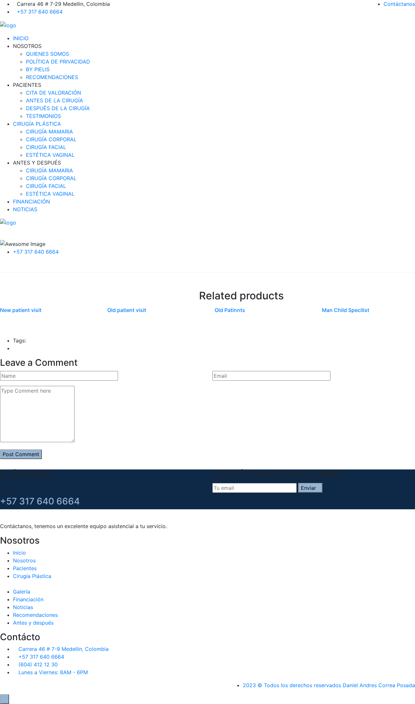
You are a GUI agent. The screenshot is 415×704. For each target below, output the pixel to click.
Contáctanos (399, 4)
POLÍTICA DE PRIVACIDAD (58, 61)
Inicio (19, 552)
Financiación (28, 599)
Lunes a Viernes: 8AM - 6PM (53, 672)
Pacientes (25, 568)
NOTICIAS (25, 209)
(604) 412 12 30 (38, 664)
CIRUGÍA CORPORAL (51, 139)
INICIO (21, 38)
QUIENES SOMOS (47, 54)
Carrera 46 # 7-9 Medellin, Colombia (63, 649)
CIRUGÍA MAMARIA (49, 131)
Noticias (23, 607)
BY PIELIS (38, 69)
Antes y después (33, 622)
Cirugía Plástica (32, 576)
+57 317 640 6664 (40, 11)
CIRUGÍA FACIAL (46, 147)
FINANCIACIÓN (31, 201)
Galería (21, 591)
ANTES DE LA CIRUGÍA (54, 100)
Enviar (308, 488)
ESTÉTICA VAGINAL (50, 155)
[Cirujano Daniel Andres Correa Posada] (8, 24)
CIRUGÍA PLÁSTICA (37, 124)
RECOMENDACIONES (52, 77)
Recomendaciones (35, 615)
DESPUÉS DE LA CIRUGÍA (58, 108)
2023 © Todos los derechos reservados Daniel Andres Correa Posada (329, 685)
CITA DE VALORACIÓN (53, 92)
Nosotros (24, 560)
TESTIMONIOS (43, 116)
